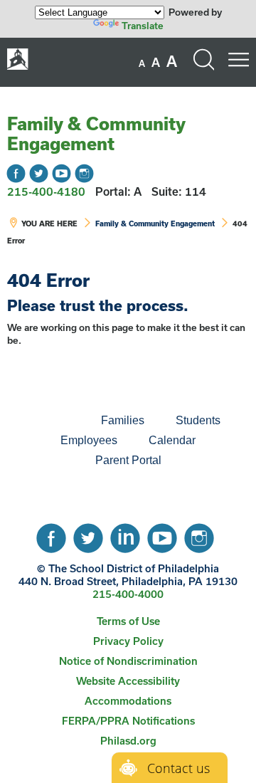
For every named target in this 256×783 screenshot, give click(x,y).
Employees (88, 440)
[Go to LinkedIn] (125, 534)
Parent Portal (128, 460)
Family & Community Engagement (96, 133)
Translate (143, 25)
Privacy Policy (128, 641)
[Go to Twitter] (39, 173)
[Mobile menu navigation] (238, 60)
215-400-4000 (128, 594)
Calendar (172, 440)
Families (122, 420)
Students (198, 420)
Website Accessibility (128, 681)
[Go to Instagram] (84, 173)
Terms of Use (128, 621)
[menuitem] (37, 421)
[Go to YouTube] (61, 173)
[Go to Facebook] (16, 173)
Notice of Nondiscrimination (128, 661)
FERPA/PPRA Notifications (128, 721)
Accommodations (128, 701)
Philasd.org (128, 741)
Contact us (178, 768)
